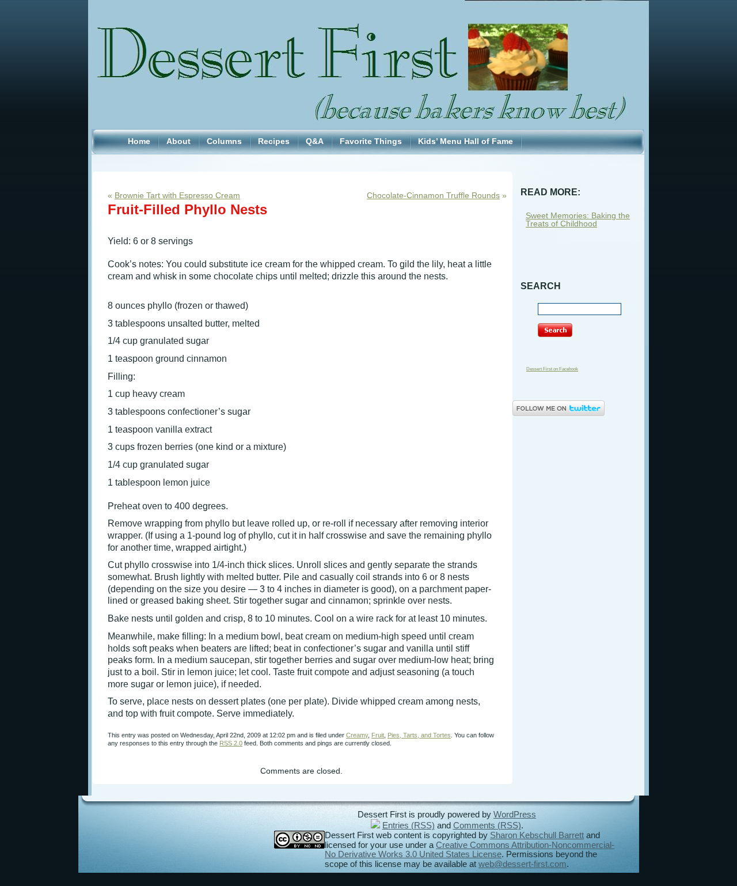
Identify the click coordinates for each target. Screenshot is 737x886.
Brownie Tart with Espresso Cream (177, 195)
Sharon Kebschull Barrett (537, 835)
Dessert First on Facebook (552, 369)
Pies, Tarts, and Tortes (419, 735)
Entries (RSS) (408, 825)
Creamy (357, 735)
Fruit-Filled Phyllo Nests (187, 209)
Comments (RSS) (487, 825)
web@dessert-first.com (522, 864)
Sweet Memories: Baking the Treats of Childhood (578, 219)
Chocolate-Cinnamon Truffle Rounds (433, 195)
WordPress (514, 814)
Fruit (377, 735)
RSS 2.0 (230, 743)
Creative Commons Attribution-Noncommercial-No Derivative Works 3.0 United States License (469, 850)
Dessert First (368, 39)
